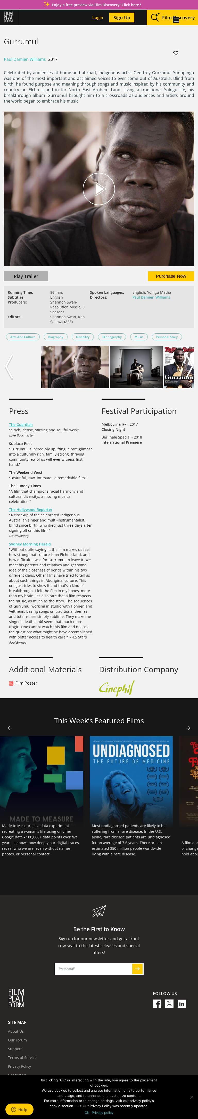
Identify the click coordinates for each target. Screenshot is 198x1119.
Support (15, 1048)
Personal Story (167, 337)
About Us (16, 1031)
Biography (55, 337)
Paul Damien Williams (25, 59)
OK (87, 1112)
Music (139, 337)
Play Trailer (26, 276)
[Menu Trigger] (176, 20)
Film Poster (26, 683)
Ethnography (112, 337)
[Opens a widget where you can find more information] (19, 1110)
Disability (82, 337)
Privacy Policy (19, 1066)
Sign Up (121, 17)
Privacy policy (102, 1112)
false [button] (10, 728)
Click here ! (132, 4)
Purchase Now (171, 276)
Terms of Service (22, 1057)
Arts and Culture (22, 337)
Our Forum (17, 1040)
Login (97, 17)
